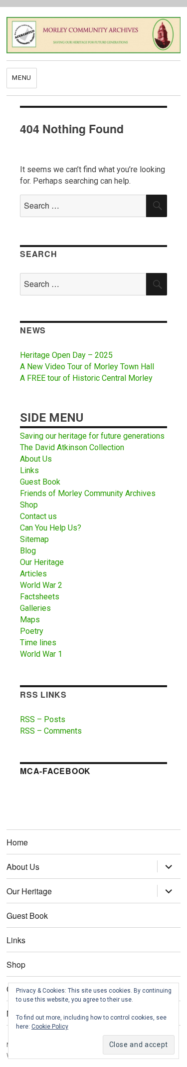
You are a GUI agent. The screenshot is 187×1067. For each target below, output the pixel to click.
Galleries (35, 608)
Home (17, 842)
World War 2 (41, 585)
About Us (36, 459)
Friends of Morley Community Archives (88, 493)
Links (29, 470)
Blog (28, 550)
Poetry (31, 631)
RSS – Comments (51, 731)
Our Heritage (42, 562)
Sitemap (34, 539)
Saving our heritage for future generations (92, 436)
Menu (21, 77)
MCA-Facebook (55, 771)
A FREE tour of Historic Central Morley (86, 378)
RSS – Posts (42, 719)
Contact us (38, 516)
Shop (29, 505)
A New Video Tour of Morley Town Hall (87, 366)
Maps (30, 619)
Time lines (38, 642)
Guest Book (40, 482)
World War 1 (41, 654)
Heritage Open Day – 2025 (66, 355)
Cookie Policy (49, 1026)
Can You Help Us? (50, 528)
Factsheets (39, 596)
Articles (33, 573)
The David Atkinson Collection (72, 447)
